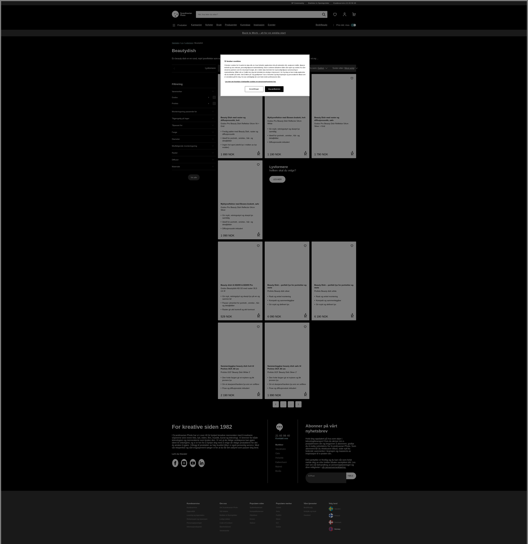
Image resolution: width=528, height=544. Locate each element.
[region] (265, 75)
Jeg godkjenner (274, 89)
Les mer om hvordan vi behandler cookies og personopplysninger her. (250, 81)
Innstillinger (254, 89)
